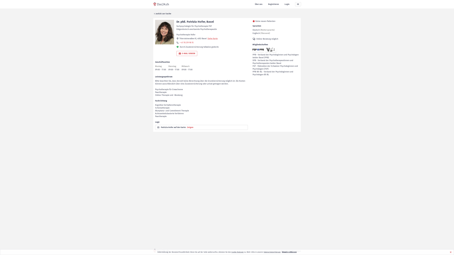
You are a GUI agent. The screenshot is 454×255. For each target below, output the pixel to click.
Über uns (258, 4)
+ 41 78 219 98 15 (187, 42)
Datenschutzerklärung (272, 252)
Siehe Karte (212, 38)
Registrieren (273, 4)
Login (287, 4)
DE (298, 4)
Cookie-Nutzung (237, 252)
